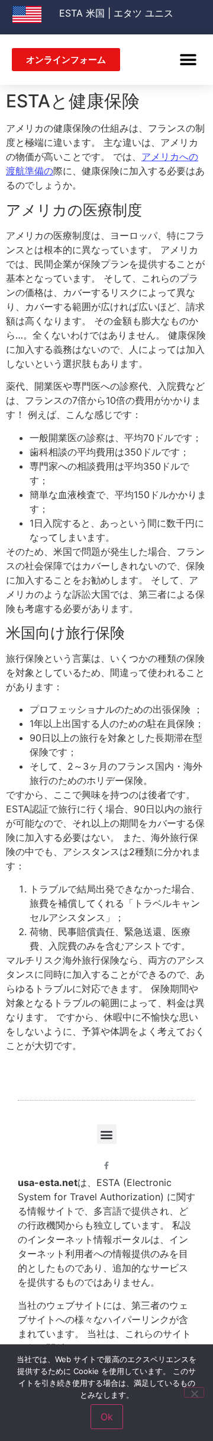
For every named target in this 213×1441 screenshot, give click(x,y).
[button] (188, 59)
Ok (107, 1417)
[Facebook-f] (107, 1165)
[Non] (194, 1392)
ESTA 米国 (82, 13)
